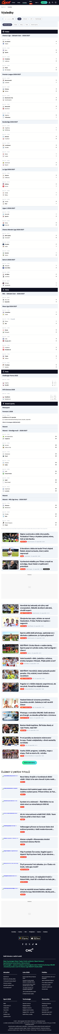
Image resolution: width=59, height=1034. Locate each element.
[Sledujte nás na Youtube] (36, 944)
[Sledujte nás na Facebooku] (23, 944)
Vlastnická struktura (45, 1028)
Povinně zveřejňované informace (44, 1030)
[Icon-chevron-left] (2, 19)
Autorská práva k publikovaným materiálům (17, 1026)
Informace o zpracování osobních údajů (17, 1028)
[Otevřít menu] (55, 2)
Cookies (28, 1028)
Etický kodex (33, 1030)
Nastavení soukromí (35, 1028)
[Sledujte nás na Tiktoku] (33, 944)
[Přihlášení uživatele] (49, 2)
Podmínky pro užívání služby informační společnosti (39, 1026)
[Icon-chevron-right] (16, 19)
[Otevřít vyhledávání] (52, 2)
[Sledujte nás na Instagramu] (26, 944)
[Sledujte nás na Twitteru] (29, 944)
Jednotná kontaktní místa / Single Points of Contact (19, 1030)
